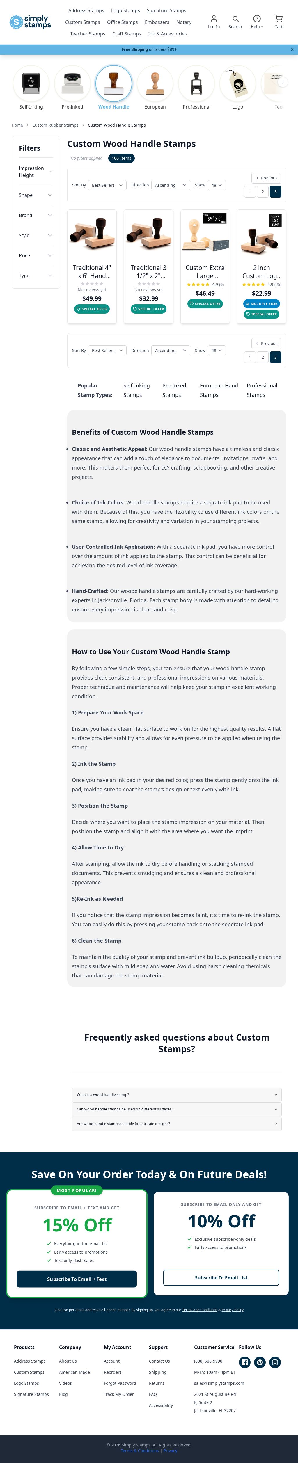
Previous (269, 178)
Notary (183, 22)
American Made (74, 1372)
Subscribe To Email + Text (77, 1279)
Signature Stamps (166, 10)
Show (200, 185)
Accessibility (161, 1405)
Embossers (157, 22)
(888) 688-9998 (208, 1361)
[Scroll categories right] (283, 82)
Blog (63, 1394)
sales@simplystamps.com (219, 1383)
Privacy (170, 1450)
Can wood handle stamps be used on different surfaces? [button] (125, 1109)
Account (112, 1361)
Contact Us (159, 1361)
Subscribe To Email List (221, 1277)
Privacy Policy (233, 1309)
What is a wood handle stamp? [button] (103, 1094)
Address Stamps (86, 10)
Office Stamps (122, 22)
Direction (140, 185)
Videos (65, 1383)
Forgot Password (120, 1383)
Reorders (113, 1372)
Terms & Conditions (140, 1450)
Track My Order (119, 1394)
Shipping (158, 1372)
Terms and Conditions (199, 1309)
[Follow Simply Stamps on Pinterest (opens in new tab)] (260, 1362)
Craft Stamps (126, 34)
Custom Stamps (82, 22)
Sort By (79, 185)
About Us (68, 1361)
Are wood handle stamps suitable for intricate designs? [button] (123, 1123)
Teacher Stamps (87, 34)
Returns (156, 1383)
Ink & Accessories (167, 34)
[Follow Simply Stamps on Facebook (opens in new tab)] (245, 1362)
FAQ (153, 1394)
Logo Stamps (125, 10)
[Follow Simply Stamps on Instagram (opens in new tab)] (275, 1362)
